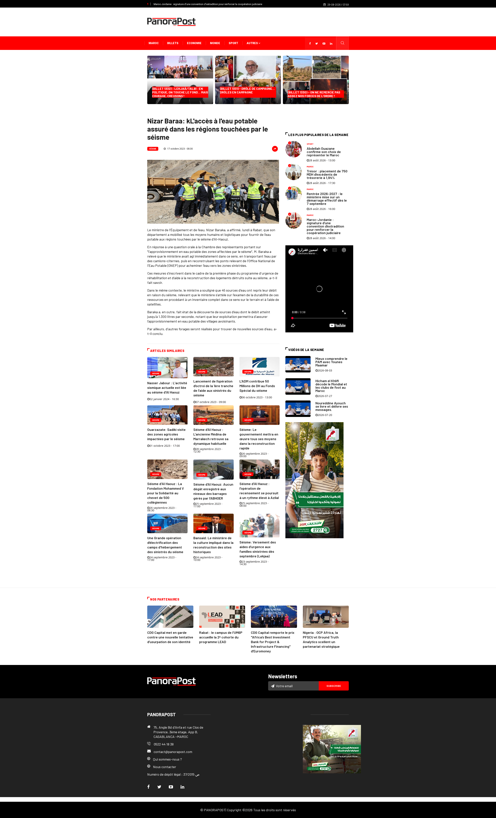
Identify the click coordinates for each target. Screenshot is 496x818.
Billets (172, 43)
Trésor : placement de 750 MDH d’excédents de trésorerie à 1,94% (327, 174)
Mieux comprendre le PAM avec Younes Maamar (331, 361)
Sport (233, 43)
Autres (252, 43)
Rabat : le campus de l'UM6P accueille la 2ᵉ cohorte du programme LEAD (220, 637)
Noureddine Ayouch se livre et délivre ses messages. (331, 406)
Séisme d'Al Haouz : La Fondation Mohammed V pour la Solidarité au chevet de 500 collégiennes (165, 493)
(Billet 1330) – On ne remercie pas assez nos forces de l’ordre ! (314, 94)
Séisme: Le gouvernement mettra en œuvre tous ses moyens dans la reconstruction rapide (258, 438)
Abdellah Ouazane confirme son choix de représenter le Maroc (324, 151)
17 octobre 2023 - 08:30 (180, 148)
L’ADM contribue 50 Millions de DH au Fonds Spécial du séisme (257, 386)
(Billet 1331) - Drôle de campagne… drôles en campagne (247, 92)
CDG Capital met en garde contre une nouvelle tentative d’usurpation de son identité (170, 637)
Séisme (152, 148)
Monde (215, 43)
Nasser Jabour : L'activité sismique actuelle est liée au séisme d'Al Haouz (167, 387)
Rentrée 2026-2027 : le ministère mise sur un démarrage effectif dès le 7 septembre (327, 199)
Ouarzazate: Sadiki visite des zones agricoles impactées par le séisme (166, 434)
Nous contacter (164, 767)
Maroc (154, 43)
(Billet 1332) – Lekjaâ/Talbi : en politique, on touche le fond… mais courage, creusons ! (180, 92)
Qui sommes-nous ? (167, 759)
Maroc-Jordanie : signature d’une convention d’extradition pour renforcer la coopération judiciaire (208, 4)
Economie (194, 43)
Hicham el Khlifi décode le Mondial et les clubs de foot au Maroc (331, 386)
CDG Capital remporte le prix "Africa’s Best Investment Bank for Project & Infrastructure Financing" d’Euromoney (272, 641)
